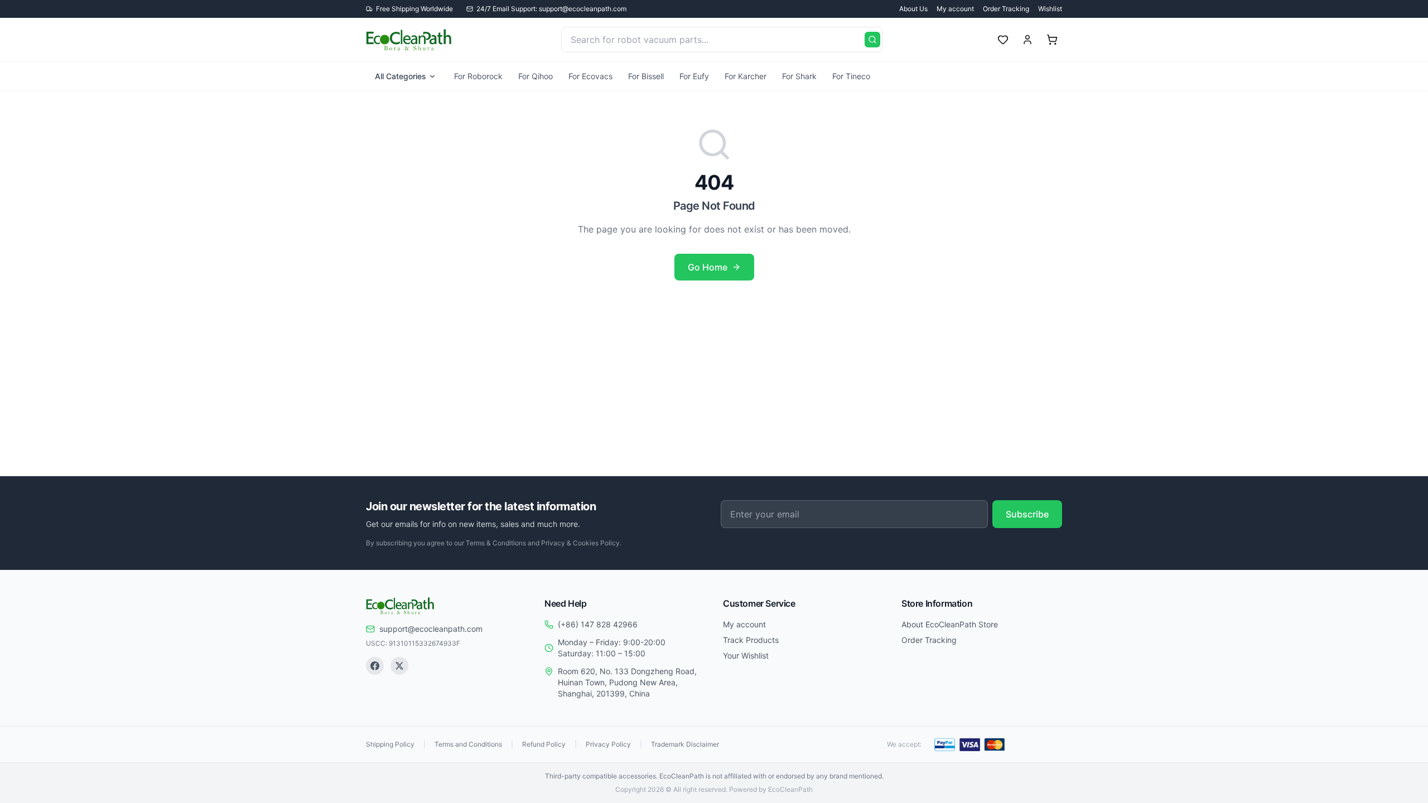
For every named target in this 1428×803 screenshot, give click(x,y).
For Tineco (851, 76)
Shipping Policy (390, 744)
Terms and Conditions (468, 744)
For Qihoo (535, 76)
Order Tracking (1006, 8)
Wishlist (1050, 8)
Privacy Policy (608, 744)
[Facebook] (375, 666)
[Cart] (1052, 40)
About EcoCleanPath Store (949, 624)
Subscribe (1027, 514)
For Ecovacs (590, 76)
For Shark (799, 76)
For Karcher (745, 76)
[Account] (1027, 40)
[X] (399, 666)
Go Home (707, 267)
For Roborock (478, 76)
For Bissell (646, 76)
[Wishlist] (1003, 40)
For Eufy (694, 76)
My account (955, 8)
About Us (913, 8)
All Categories (400, 76)
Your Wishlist (746, 655)
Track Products (751, 640)
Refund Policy (544, 744)
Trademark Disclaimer (685, 744)
